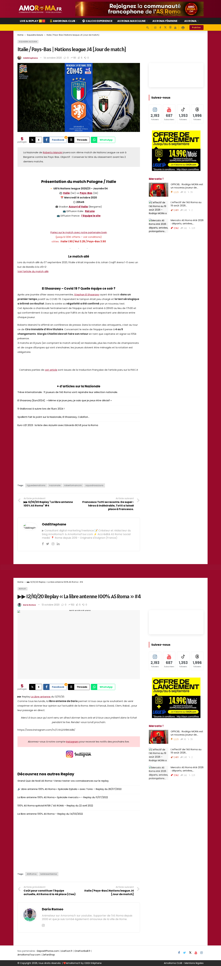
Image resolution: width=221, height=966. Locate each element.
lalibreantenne (48, 874)
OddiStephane (30, 58)
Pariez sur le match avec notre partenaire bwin (78, 232)
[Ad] (139, 9)
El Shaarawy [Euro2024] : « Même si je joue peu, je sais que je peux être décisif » (64, 400)
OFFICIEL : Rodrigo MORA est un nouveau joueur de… (187, 186)
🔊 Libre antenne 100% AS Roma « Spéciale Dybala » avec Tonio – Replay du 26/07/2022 (69, 789)
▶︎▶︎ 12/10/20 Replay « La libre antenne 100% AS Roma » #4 (79, 596)
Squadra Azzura (28, 41)
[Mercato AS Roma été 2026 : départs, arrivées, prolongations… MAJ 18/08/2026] (158, 226)
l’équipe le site (90, 215)
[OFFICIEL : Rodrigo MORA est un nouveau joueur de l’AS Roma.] (158, 190)
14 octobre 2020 (53, 57)
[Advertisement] (78, 454)
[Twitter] (47, 544)
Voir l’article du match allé (33, 271)
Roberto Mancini (52, 152)
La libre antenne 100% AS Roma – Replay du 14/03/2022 (50, 813)
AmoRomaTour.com (28, 954)
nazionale (55, 485)
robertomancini (73, 485)
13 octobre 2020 (51, 604)
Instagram (72, 741)
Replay (22, 588)
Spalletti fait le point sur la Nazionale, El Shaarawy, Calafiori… (53, 417)
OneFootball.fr (82, 951)
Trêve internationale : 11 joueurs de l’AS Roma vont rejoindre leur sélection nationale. (67, 392)
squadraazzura (94, 485)
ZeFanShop (48, 954)
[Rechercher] (147, 27)
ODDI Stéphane (93, 963)
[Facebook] (160, 28)
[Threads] (170, 28)
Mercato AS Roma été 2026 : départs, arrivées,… (187, 222)
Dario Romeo (29, 605)
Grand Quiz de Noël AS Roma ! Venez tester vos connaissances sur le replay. (63, 780)
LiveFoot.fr (66, 951)
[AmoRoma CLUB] (183, 27)
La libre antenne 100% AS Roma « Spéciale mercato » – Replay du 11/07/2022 (62, 797)
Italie (66, 193)
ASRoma (32, 874)
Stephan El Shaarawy (86, 294)
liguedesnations (36, 485)
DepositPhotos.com (48, 951)
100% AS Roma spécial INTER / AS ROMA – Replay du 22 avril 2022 (55, 805)
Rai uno (90, 211)
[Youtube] (175, 28)
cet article (51, 369)
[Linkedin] (58, 544)
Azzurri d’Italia (78, 206)
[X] (165, 28)
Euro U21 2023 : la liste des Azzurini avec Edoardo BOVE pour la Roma (57, 425)
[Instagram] (155, 28)
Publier (196, 27)
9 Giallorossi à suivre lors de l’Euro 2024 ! (41, 408)
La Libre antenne (41, 696)
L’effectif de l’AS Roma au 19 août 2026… (186, 204)
